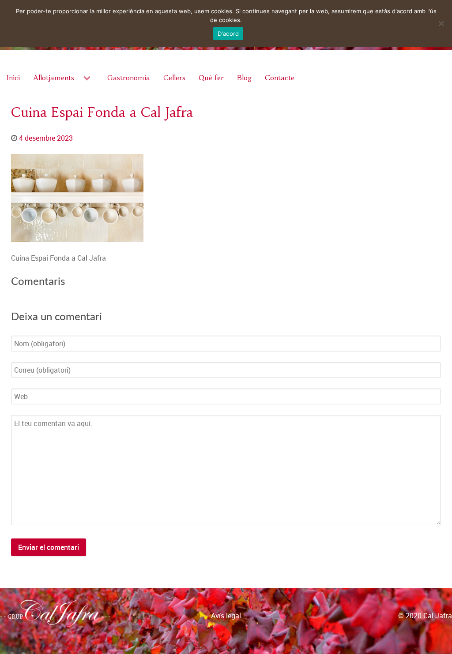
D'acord (228, 33)
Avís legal (226, 615)
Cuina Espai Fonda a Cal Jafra (102, 112)
